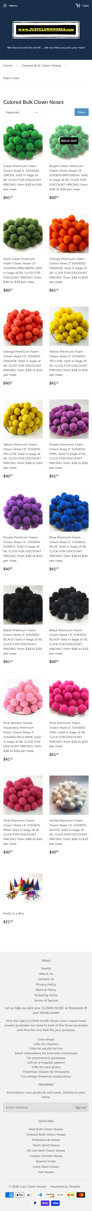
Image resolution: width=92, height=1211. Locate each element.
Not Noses (46, 1172)
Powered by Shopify (65, 1186)
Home (8, 65)
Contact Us (46, 979)
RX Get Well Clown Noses (46, 1150)
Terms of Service (46, 1000)
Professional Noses (46, 1140)
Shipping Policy (46, 995)
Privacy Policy (46, 984)
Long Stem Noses (46, 1166)
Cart (85, 5)
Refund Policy (46, 989)
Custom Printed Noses (46, 1156)
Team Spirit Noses (46, 1145)
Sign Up (80, 1107)
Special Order (46, 1161)
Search (46, 968)
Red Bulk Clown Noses (46, 1129)
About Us (46, 973)
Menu (13, 5)
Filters (81, 112)
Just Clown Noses (33, 1186)
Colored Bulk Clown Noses (41, 65)
